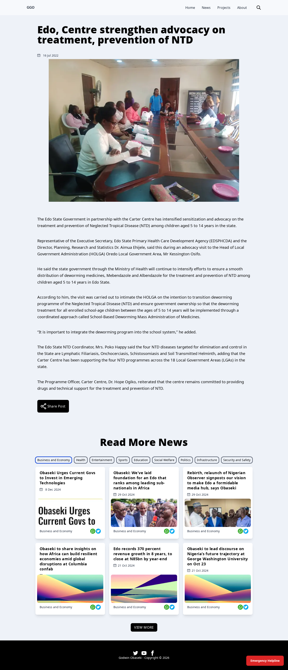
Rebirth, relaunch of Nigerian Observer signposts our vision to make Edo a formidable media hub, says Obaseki (216, 480)
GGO (30, 7)
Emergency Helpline (265, 661)
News (206, 7)
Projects (223, 7)
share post (56, 406)
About (242, 7)
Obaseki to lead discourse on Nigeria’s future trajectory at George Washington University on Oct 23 (217, 556)
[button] (259, 8)
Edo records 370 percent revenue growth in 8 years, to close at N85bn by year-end (142, 553)
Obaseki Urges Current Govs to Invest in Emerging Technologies (68, 477)
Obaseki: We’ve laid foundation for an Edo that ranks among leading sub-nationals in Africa (140, 480)
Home (190, 7)
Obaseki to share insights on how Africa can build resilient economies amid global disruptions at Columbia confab (68, 558)
